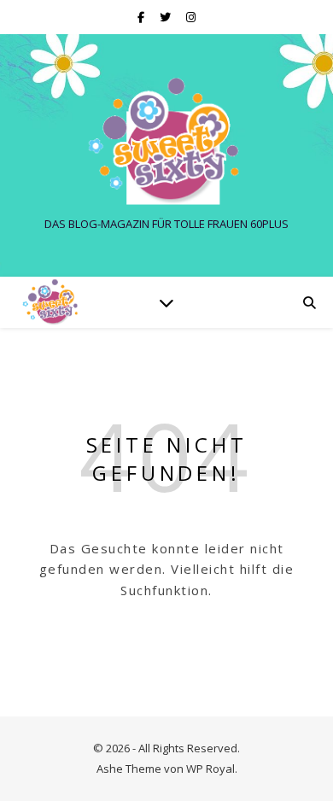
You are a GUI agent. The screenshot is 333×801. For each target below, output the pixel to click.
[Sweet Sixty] (166, 141)
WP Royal (210, 768)
